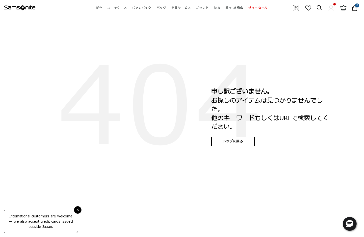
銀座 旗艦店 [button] (234, 8)
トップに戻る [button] (233, 141)
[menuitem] (99, 8)
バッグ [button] (162, 8)
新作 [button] (99, 8)
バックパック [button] (142, 8)
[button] (258, 8)
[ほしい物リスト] (308, 8)
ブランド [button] (202, 8)
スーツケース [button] (117, 8)
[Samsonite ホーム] (19, 7)
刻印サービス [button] (181, 8)
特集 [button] (217, 8)
